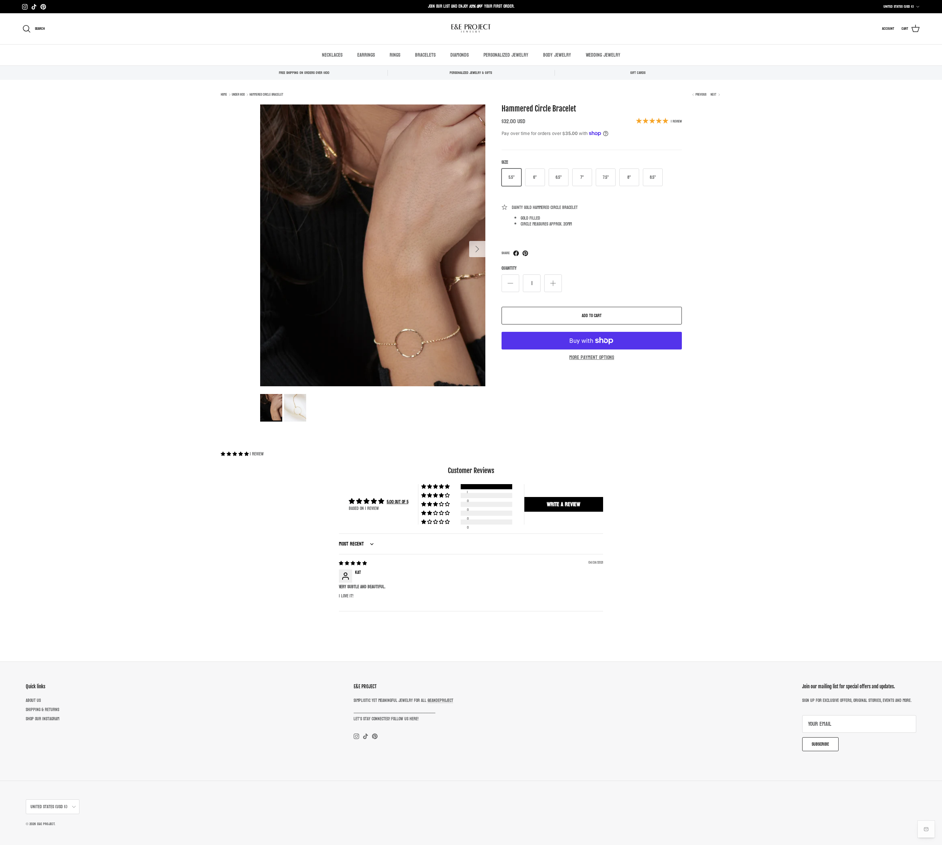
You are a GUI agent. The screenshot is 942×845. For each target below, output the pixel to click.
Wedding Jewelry (603, 55)
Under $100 (238, 94)
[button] (235, 454)
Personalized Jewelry (506, 55)
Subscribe (820, 744)
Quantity (509, 268)
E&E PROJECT (45, 824)
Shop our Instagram (42, 719)
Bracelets (425, 55)
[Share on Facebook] (516, 253)
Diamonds (459, 55)
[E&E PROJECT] (471, 29)
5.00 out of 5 (397, 502)
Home (224, 94)
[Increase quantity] (553, 283)
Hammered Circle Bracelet (266, 94)
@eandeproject (440, 700)
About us (33, 700)
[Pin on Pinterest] (525, 253)
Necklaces (332, 55)
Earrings (366, 55)
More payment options (591, 358)
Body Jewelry (557, 55)
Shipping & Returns (42, 710)
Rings (395, 55)
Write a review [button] (563, 504)
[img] (353, 563)
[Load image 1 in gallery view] (372, 245)
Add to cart (592, 316)
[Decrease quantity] (510, 283)
